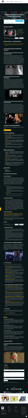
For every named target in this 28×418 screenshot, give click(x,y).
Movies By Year (17, 411)
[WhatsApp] (20, 389)
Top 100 (7, 1)
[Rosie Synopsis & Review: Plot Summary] (14, 398)
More (20, 1)
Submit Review (5, 380)
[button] (7, 130)
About (9, 408)
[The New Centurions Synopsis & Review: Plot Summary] (23, 398)
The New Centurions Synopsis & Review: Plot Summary (22, 401)
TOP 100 (16, 409)
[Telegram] (18, 389)
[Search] (26, 1)
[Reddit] (16, 389)
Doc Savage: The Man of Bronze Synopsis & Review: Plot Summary (5, 401)
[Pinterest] (12, 389)
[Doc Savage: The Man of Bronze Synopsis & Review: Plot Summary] (5, 398)
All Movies (11, 1)
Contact (9, 411)
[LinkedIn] (14, 389)
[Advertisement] (14, 7)
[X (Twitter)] (10, 389)
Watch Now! (21, 224)
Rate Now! (16, 224)
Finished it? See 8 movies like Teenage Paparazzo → (10, 385)
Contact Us (16, 1)
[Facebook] (7, 389)
